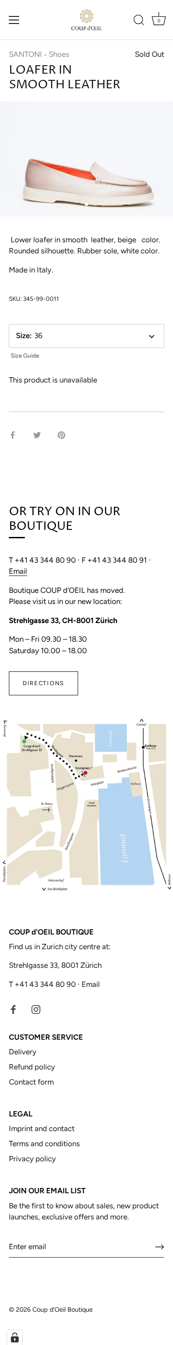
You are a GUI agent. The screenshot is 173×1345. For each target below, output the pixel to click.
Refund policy (32, 1066)
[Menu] (14, 20)
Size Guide (25, 355)
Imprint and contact (42, 1128)
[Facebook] (13, 1008)
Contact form (31, 1081)
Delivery (22, 1051)
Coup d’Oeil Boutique (62, 1309)
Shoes (59, 54)
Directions (43, 683)
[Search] (139, 21)
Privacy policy (32, 1158)
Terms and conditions (44, 1143)
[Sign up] (159, 1246)
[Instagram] (35, 1008)
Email (18, 571)
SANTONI (25, 54)
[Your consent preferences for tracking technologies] (14, 1337)
